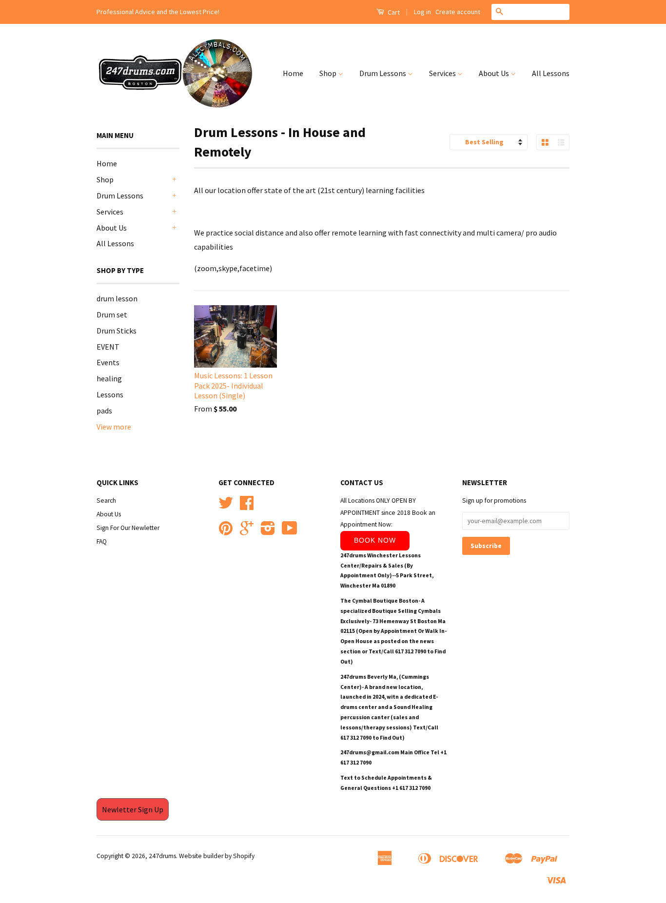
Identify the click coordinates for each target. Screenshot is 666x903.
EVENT (108, 347)
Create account (457, 11)
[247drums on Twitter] (225, 506)
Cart (393, 12)
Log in (422, 11)
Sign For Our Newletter (128, 528)
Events (108, 362)
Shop (328, 73)
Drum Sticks (117, 330)
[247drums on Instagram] (267, 532)
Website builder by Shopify (217, 856)
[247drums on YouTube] (289, 532)
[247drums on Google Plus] (246, 532)
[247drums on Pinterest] (225, 532)
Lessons (110, 394)
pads (104, 410)
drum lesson (117, 298)
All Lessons (550, 73)
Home (293, 73)
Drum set (112, 314)
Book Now (375, 540)
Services (443, 73)
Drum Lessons (383, 73)
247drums (162, 856)
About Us (494, 73)
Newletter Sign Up (132, 809)
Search (106, 500)
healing (109, 378)
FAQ (102, 541)
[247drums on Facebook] (246, 506)
